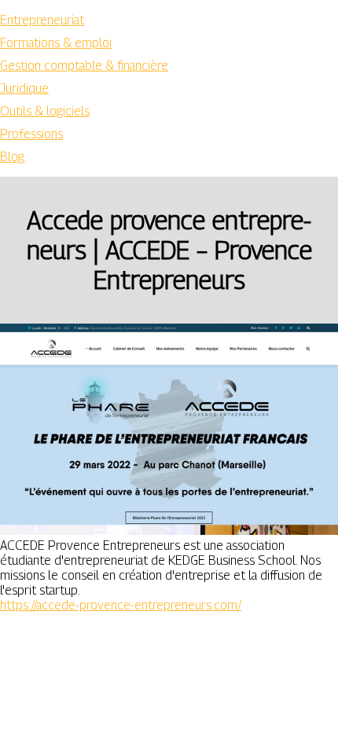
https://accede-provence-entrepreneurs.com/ (120, 605)
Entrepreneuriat (42, 20)
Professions (31, 133)
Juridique (24, 88)
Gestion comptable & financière (84, 65)
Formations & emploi (56, 42)
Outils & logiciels (45, 111)
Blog (12, 156)
